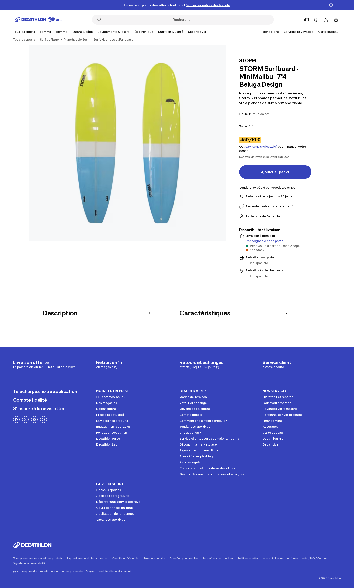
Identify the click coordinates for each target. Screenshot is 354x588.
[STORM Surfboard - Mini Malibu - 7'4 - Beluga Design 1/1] (128, 143)
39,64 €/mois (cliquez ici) (260, 146)
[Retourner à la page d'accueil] (38, 19)
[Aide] (316, 20)
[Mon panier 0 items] (336, 20)
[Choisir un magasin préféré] (306, 20)
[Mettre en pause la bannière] (331, 5)
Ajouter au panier (275, 172)
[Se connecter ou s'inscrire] (326, 20)
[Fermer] (337, 5)
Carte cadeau (328, 31)
